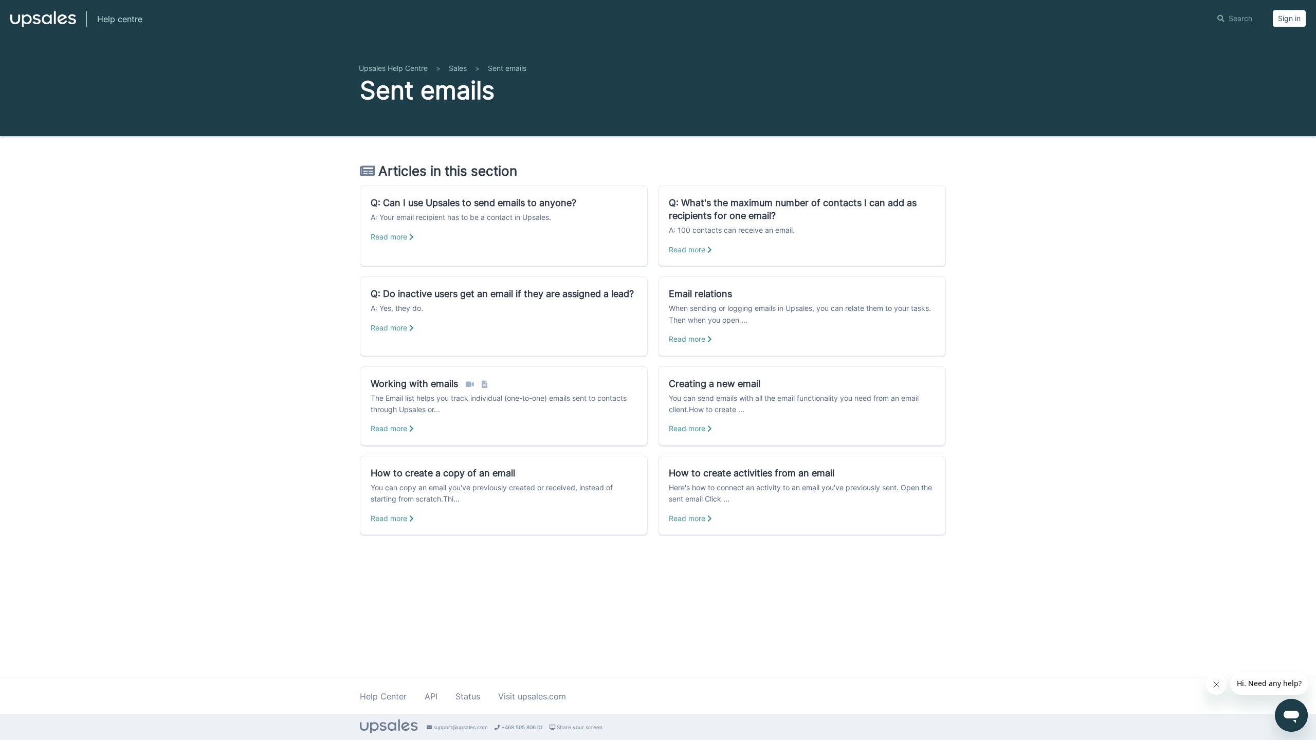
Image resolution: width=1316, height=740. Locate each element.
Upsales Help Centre (393, 68)
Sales (458, 68)
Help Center (383, 696)
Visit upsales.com (532, 696)
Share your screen (578, 727)
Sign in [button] (1289, 18)
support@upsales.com (460, 727)
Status (467, 696)
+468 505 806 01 (521, 727)
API (431, 696)
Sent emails (507, 68)
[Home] (43, 23)
